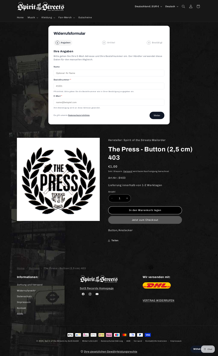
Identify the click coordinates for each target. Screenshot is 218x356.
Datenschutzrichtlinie (79, 115)
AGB (128, 341)
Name (57, 67)
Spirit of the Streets (54, 341)
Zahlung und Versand (30, 284)
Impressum (24, 302)
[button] (33, 17)
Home (21, 268)
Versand (127, 171)
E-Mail (58, 96)
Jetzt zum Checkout (145, 219)
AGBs (20, 313)
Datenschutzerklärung (112, 341)
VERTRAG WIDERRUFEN (158, 300)
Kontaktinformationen (156, 341)
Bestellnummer (62, 79)
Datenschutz (24, 296)
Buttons (34, 268)
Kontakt (21, 308)
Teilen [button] (115, 240)
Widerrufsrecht (26, 290)
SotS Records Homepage (97, 288)
